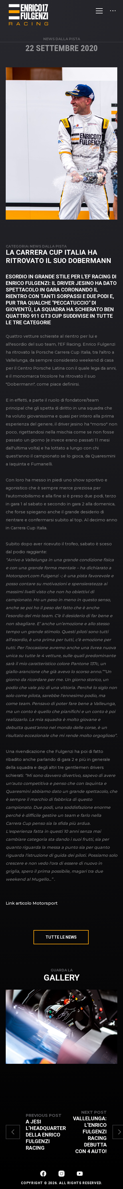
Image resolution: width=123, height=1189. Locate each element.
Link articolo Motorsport (31, 903)
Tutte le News (61, 937)
